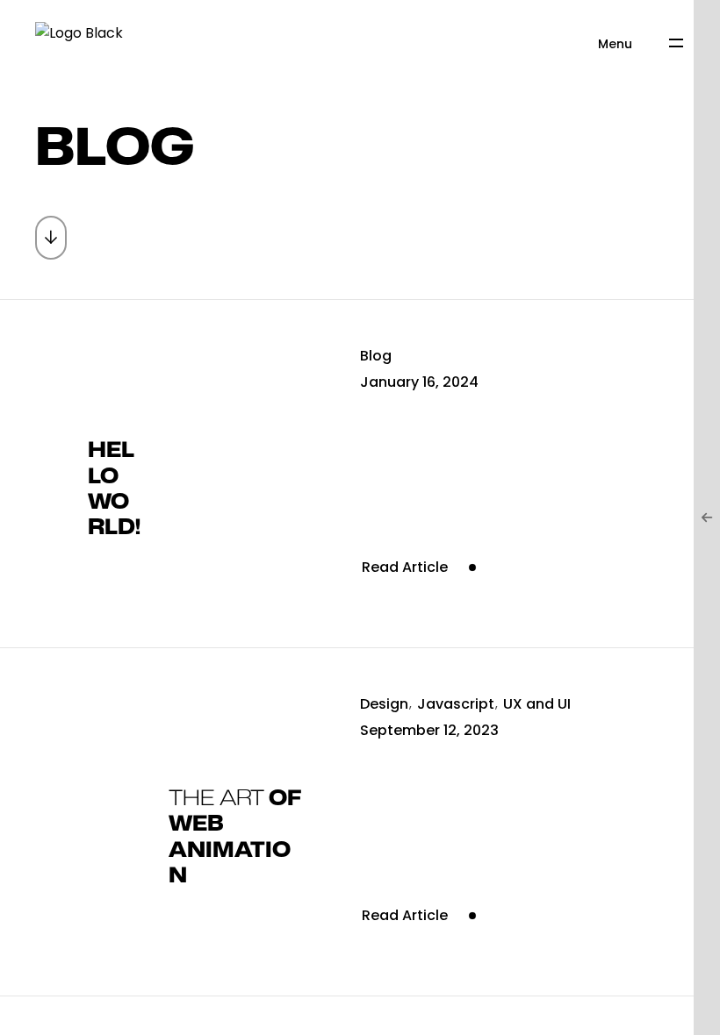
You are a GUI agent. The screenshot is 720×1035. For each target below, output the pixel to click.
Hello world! (114, 489)
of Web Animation (235, 837)
